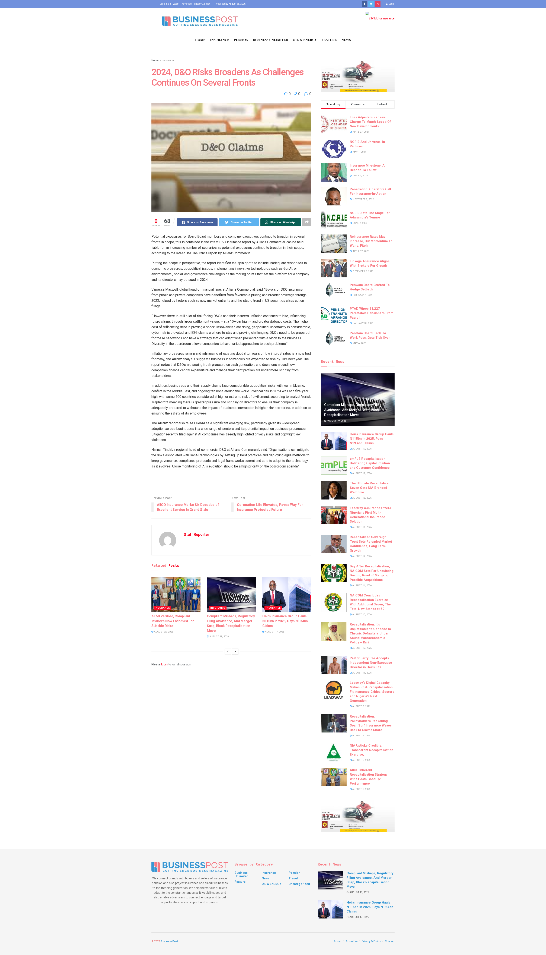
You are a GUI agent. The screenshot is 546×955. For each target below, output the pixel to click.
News (346, 39)
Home (200, 39)
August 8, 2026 (361, 706)
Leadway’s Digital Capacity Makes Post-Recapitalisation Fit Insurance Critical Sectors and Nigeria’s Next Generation (372, 692)
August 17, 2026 (274, 631)
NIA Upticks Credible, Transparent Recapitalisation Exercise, (371, 750)
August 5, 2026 (361, 789)
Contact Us (165, 3)
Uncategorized (299, 884)
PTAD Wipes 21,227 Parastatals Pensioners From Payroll (371, 313)
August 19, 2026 (219, 636)
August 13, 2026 (362, 614)
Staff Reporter (196, 534)
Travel (293, 878)
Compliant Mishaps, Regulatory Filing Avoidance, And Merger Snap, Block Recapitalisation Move (353, 410)
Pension (241, 39)
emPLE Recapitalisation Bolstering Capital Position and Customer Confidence (370, 463)
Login (391, 3)
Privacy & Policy (202, 3)
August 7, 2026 (361, 735)
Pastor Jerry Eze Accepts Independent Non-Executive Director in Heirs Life (371, 662)
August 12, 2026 (362, 648)
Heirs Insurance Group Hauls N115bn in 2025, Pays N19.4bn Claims (285, 621)
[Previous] (228, 652)
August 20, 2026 (163, 631)
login (164, 664)
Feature (329, 39)
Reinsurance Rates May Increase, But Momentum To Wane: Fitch (371, 241)
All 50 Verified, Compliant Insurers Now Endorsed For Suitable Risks (172, 621)
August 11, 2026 (362, 672)
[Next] (235, 652)
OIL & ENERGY (305, 39)
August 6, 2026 (361, 760)
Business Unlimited (270, 39)
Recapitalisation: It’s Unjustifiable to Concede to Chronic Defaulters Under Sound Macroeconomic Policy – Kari (370, 633)
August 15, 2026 (362, 498)
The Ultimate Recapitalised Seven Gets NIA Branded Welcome (370, 487)
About (176, 3)
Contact (390, 941)
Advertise (187, 3)
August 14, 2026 (362, 527)
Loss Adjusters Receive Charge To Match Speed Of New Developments (370, 121)
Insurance (219, 39)
